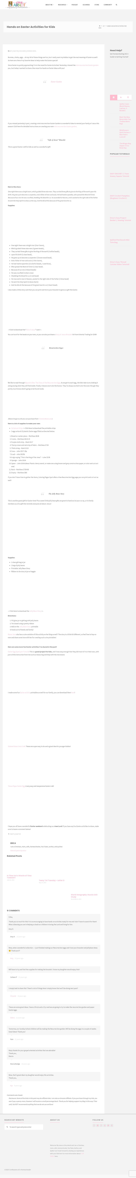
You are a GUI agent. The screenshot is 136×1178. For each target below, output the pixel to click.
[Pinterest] (101, 1125)
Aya (11, 1086)
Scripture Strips (17, 428)
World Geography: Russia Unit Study (84, 896)
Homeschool (31, 51)
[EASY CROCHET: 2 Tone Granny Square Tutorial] (121, 165)
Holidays (22, 51)
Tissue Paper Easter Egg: (16, 786)
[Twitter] (108, 1125)
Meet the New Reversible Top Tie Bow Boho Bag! (125, 120)
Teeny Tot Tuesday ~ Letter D (51, 880)
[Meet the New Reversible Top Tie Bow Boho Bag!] (114, 119)
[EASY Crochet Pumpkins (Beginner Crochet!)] (121, 187)
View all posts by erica (18, 850)
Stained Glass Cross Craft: (16, 746)
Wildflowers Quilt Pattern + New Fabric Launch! (125, 133)
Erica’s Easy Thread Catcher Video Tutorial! (119, 263)
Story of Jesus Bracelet (63, 334)
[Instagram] (97, 1125)
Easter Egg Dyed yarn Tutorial (18, 652)
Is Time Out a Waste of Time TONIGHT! (19, 877)
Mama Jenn (12, 634)
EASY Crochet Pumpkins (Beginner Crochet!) (120, 197)
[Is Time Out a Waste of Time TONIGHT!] (21, 866)
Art (104, 26)
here (73, 692)
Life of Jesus (30, 330)
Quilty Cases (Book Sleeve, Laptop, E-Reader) (124, 107)
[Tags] (128, 97)
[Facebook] (94, 1125)
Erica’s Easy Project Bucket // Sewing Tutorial (120, 219)
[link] (116, 5)
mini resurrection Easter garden (87, 65)
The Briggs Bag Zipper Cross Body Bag (125, 145)
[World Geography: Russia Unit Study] (85, 876)
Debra (12, 1018)
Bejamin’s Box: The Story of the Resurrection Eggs (42, 383)
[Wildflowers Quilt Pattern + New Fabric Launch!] (114, 133)
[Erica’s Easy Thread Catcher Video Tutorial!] (121, 254)
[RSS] (111, 1125)
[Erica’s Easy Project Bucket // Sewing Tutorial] (121, 210)
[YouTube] (104, 1125)
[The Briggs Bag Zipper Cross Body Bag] (114, 146)
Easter (15, 51)
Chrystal (13, 996)
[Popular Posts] (120, 97)
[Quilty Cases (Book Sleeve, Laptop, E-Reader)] (114, 106)
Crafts (12, 834)
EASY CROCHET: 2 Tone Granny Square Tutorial (119, 175)
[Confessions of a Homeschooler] (17, 5)
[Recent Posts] (113, 97)
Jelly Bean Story (35, 611)
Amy (11, 958)
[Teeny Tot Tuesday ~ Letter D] (53, 869)
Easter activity (25, 692)
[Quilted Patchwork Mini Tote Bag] (121, 232)
